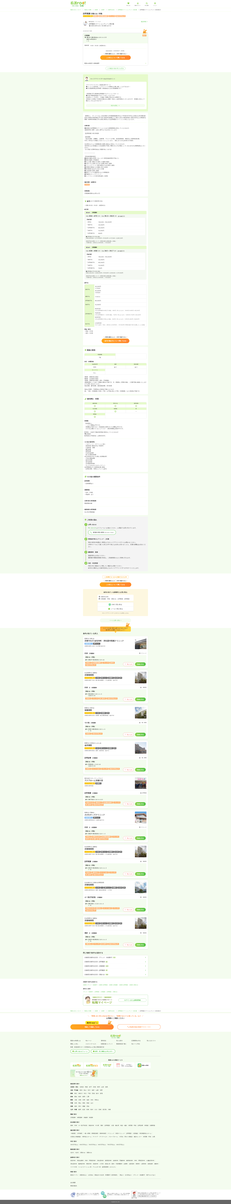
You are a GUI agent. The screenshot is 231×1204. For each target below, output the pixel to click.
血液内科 (115, 1160)
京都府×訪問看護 (103, 985)
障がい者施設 (128, 1136)
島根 (88, 1103)
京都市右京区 (111, 9)
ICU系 (97, 1125)
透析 (102, 1125)
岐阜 (80, 1096)
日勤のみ (115, 991)
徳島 (75, 1106)
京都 (80, 1100)
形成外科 (95, 1163)
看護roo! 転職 (87, 9)
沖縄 (109, 1109)
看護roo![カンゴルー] (75, 9)
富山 (85, 1090)
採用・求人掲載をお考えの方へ (104, 1051)
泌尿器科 (131, 1163)
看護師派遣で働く (121, 1044)
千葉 (89, 1093)
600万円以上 (102, 1144)
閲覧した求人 (74, 1044)
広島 (75, 1103)
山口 (92, 1103)
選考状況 (103, 1040)
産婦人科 (107, 1163)
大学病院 (79, 1133)
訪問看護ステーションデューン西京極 (127, 9)
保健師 (86, 1117)
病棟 (71, 1125)
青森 (86, 1087)
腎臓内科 (122, 1160)
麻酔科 (156, 1163)
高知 (88, 1106)
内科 (86, 1160)
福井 (93, 1090)
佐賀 (83, 1109)
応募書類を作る (136, 1040)
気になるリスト (151, 1040)
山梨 (97, 1090)
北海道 (82, 1087)
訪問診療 (140, 1125)
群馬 (101, 1093)
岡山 (80, 1103)
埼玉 (85, 1093)
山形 (102, 1087)
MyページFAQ (135, 1044)
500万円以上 (93, 1144)
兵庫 (84, 1100)
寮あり (122, 1175)
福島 (106, 1087)
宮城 (94, 1087)
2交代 (72, 1152)
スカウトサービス (91, 1044)
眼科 (113, 1163)
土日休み (90, 1175)
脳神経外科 (81, 1163)
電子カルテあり (150, 1175)
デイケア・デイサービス (100, 1136)
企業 (153, 1136)
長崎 (87, 1109)
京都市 (102, 9)
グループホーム (113, 1136)
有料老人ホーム (86, 1136)
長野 (101, 1090)
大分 (96, 1109)
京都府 (96, 9)
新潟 (81, 1090)
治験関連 (152, 1125)
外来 (75, 1125)
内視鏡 (146, 1125)
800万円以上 (120, 1144)
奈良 (92, 1100)
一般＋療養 (87, 1133)
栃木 (97, 1093)
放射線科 (150, 1163)
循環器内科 (108, 1160)
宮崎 (100, 1109)
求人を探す (119, 1040)
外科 (135, 1160)
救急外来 (91, 1125)
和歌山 (97, 1100)
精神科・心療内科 (141, 1163)
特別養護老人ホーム (145, 1133)
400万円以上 (83, 1144)
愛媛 (84, 1106)
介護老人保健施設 (75, 1136)
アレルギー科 (97, 1167)
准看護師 (79, 1117)
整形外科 (89, 1163)
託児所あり (128, 1175)
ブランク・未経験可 (88, 991)
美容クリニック (120, 1133)
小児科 (102, 1163)
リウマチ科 (73, 1167)
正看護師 (103, 991)
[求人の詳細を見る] (115, 652)
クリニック (111, 1133)
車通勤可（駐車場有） (111, 1175)
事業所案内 (73, 1186)
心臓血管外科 (150, 1160)
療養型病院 (95, 1133)
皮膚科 (126, 1163)
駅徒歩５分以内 (99, 1175)
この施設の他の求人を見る (115, 68)
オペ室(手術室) (83, 1125)
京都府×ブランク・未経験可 (90, 985)
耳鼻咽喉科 (119, 1163)
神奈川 (80, 1093)
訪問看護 (97, 991)
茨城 (93, 1093)
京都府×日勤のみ (133, 985)
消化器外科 (73, 1163)
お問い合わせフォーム (81, 1051)
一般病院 (73, 1133)
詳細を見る (140, 664)
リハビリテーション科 (84, 1167)
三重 (88, 1096)
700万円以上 (111, 1144)
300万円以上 (74, 1144)
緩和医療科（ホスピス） (109, 1167)
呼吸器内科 (92, 1160)
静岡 (84, 1096)
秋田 (98, 1087)
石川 (89, 1090)
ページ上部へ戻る (115, 620)
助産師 (91, 1117)
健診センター (138, 1136)
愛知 (75, 1096)
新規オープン (74, 1175)
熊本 (92, 1109)
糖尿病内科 (129, 1160)
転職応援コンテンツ (107, 1044)
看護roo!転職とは (75, 1040)
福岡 (79, 1109)
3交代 (77, 1152)
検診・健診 (123, 1125)
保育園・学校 (132, 1125)
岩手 (90, 1087)
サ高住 (121, 1136)
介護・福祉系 (115, 1125)
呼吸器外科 (141, 1160)
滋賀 (88, 1100)
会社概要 (73, 1182)
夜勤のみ (89, 1152)
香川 (80, 1106)
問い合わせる (92, 528)
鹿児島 (105, 1109)
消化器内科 (100, 1160)
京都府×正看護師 (113, 985)
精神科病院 (103, 1133)
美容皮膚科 (80, 1160)
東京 (75, 1093)
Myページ (88, 1040)
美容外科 (73, 1160)
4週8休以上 (83, 1175)
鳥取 (84, 1103)
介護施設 (135, 1133)
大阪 (75, 1100)
